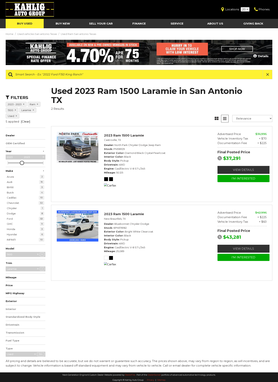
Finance (139, 23)
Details (263, 56)
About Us (215, 23)
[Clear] (25, 121)
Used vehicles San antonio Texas (37, 33)
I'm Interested (243, 178)
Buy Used (24, 23)
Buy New (63, 23)
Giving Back (253, 23)
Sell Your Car (101, 23)
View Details (243, 170)
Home (10, 33)
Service (177, 23)
